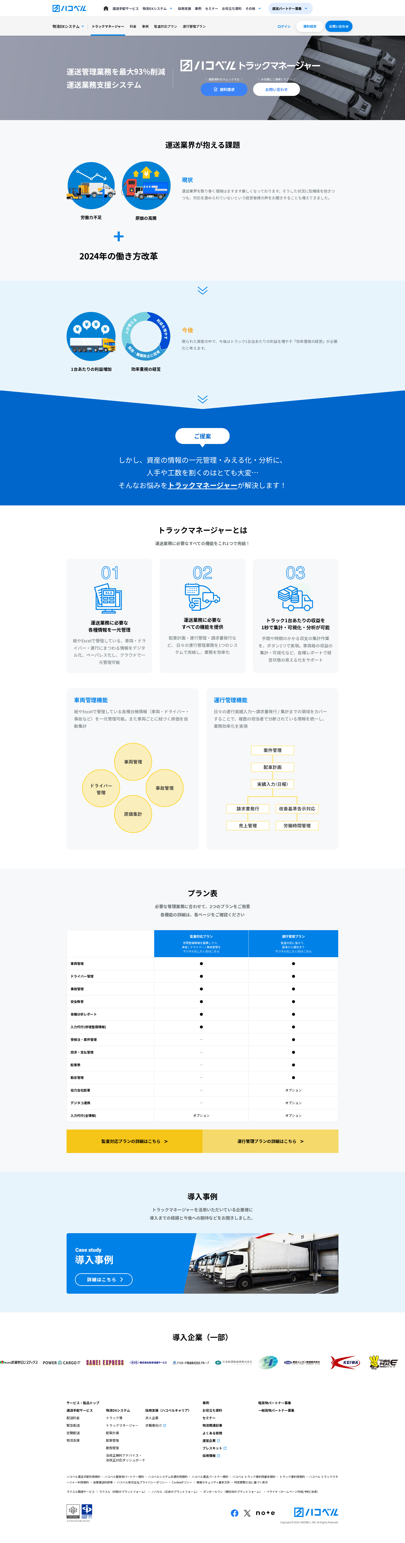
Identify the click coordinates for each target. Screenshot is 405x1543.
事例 (198, 8)
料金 (133, 26)
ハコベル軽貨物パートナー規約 (124, 1477)
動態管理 (112, 1447)
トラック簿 (114, 1417)
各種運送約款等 (102, 1482)
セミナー (211, 8)
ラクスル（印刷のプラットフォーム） (123, 1492)
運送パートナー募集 (287, 8)
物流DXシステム (154, 8)
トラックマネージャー (108, 26)
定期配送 (73, 1432)
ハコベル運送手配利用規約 (84, 1477)
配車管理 (112, 1440)
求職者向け (153, 1425)
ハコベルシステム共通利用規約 (167, 1477)
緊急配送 (73, 1425)
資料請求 (309, 26)
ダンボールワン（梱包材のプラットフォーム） (232, 1492)
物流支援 (73, 1440)
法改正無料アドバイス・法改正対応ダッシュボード (125, 1457)
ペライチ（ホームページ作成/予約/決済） (292, 1492)
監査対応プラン (165, 26)
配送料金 (73, 1417)
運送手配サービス (125, 8)
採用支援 (184, 8)
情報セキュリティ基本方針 (213, 1482)
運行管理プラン (194, 26)
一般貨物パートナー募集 (276, 1410)
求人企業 (151, 1417)
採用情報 (209, 1455)
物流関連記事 (212, 1425)
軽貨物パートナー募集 (274, 1402)
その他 (250, 8)
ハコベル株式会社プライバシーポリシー (142, 1482)
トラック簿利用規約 (292, 1477)
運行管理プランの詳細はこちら (270, 1141)
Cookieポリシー (182, 1482)
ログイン (284, 26)
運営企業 (209, 1440)
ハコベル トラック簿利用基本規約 (254, 1477)
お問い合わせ (339, 26)
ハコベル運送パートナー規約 (210, 1477)
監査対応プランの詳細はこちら (134, 1141)
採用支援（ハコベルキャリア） (168, 1410)
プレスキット (212, 1448)
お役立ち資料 (232, 8)
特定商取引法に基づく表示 (250, 1482)
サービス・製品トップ (83, 1402)
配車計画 (112, 1432)
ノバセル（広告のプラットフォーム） (175, 1492)
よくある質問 (212, 1433)
